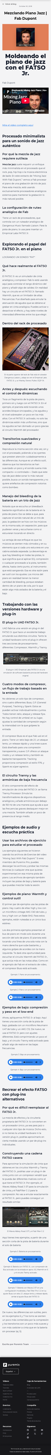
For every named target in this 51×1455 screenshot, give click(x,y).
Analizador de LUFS (33, 1388)
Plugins (29, 1418)
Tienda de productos (34, 1421)
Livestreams (7, 1409)
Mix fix (5, 1400)
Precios (29, 1412)
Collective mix (7, 1397)
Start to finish (7, 1391)
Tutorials (6, 1388)
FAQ (4, 1433)
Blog (28, 1385)
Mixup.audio (31, 1397)
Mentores (30, 1415)
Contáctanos (7, 1430)
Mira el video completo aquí (17, 125)
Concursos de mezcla (10, 1412)
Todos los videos (8, 1385)
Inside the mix (7, 1394)
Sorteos (5, 1415)
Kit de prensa (7, 1436)
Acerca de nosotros (33, 1409)
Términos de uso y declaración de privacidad (25, 1449)
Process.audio (31, 1394)
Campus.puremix (33, 1400)
